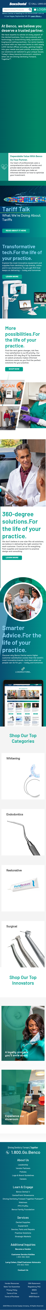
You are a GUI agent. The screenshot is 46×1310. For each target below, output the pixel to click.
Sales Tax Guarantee (12, 1287)
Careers (23, 1179)
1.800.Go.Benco (25, 1152)
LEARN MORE (12, 558)
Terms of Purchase (12, 1297)
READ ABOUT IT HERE (16, 231)
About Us (23, 1160)
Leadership (23, 1165)
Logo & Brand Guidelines (23, 1176)
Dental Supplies (23, 1223)
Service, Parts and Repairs (23, 1230)
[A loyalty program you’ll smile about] (23, 1033)
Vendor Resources (12, 1283)
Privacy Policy (12, 1290)
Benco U (34, 1293)
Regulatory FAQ (34, 1287)
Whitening (13, 758)
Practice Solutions (23, 1233)
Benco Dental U (23, 1192)
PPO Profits (23, 1206)
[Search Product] (30, 10)
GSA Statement (34, 1283)
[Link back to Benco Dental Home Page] (23, 1147)
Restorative (14, 870)
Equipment (23, 1226)
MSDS (34, 1290)
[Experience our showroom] (23, 1097)
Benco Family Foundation (23, 1210)
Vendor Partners (23, 1169)
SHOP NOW (14, 369)
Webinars (23, 1203)
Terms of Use (12, 1293)
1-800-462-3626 (23, 1257)
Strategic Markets (23, 1237)
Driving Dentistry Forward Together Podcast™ (23, 1199)
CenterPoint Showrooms (23, 1196)
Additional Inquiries (23, 1244)
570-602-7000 (23, 1265)
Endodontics (14, 814)
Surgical (11, 926)
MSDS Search (34, 1297)
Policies (23, 1172)
